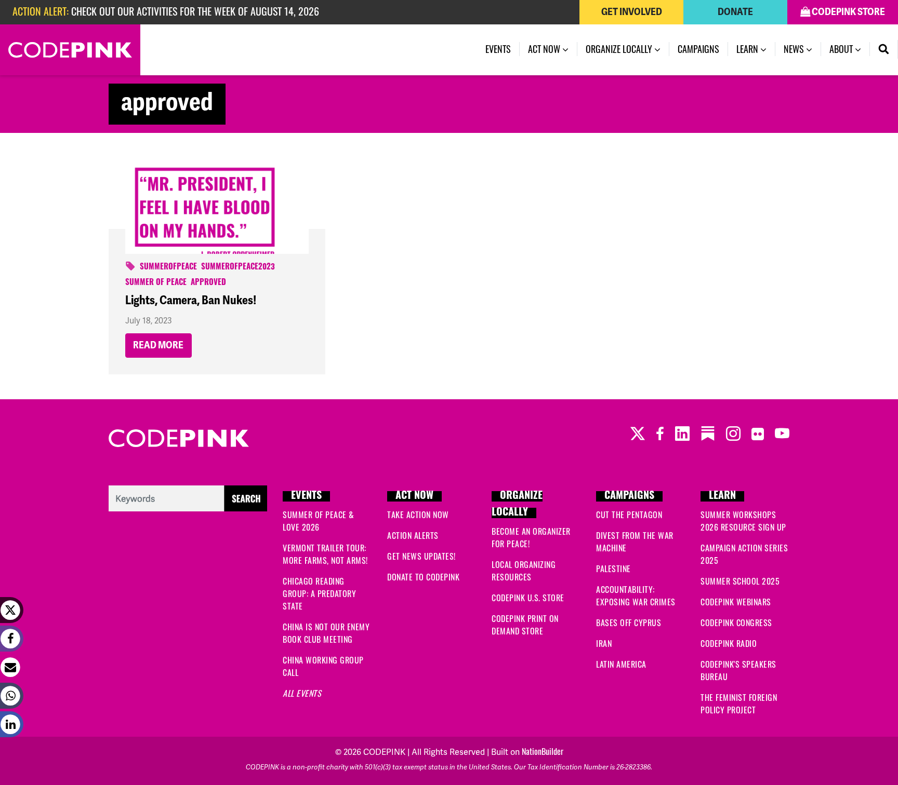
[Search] (884, 49)
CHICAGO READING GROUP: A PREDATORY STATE (319, 593)
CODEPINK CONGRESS (736, 622)
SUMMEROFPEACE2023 (238, 268)
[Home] (70, 49)
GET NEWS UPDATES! (421, 556)
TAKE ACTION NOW (418, 514)
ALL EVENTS (302, 693)
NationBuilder (542, 751)
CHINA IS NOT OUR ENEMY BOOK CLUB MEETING (326, 632)
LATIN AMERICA (621, 664)
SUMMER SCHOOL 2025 (740, 581)
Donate (735, 12)
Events (498, 49)
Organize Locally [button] (620, 49)
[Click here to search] (188, 496)
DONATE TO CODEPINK (423, 577)
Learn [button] (748, 49)
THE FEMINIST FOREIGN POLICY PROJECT (739, 703)
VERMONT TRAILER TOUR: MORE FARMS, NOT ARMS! (325, 554)
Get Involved (631, 12)
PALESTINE (613, 568)
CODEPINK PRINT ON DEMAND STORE (525, 624)
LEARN (722, 496)
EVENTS (306, 496)
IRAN (604, 643)
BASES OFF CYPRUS (628, 622)
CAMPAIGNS (629, 496)
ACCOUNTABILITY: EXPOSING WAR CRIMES (636, 595)
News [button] (795, 49)
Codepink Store (847, 12)
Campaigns (698, 49)
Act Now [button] (545, 49)
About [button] (842, 49)
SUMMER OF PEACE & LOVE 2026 (318, 520)
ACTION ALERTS (413, 535)
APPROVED (208, 283)
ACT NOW (414, 496)
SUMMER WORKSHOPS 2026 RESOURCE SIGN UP (743, 520)
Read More (158, 345)
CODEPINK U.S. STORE (528, 597)
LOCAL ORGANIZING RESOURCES (524, 570)
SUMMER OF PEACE (156, 283)
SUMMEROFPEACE (168, 268)
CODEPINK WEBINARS (736, 601)
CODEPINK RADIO (729, 643)
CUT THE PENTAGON (629, 514)
